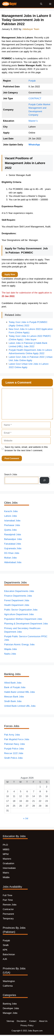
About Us (43, 1021)
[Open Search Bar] (41, 4)
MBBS (6, 849)
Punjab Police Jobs (14, 748)
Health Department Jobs (16, 605)
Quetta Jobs (10, 530)
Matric (6, 872)
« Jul (25, 818)
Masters (7, 858)
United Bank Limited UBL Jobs (20, 706)
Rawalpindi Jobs (12, 534)
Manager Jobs (10, 1013)
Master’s (33, 121)
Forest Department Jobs (16, 600)
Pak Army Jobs (12, 734)
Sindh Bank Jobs (13, 701)
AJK (5, 959)
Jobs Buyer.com (35, 1030)
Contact (32, 1021)
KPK (5, 950)
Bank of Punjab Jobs (14, 687)
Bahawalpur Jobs (13, 539)
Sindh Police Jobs (13, 758)
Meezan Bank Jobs (14, 696)
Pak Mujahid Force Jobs (16, 739)
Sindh (6, 945)
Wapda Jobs (10, 649)
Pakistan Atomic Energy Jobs (19, 644)
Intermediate (9, 868)
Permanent (8, 914)
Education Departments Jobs (19, 591)
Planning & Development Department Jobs (26, 623)
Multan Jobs (10, 557)
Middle (6, 877)
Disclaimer (21, 1021)
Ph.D (5, 845)
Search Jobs (10, 474)
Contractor (8, 909)
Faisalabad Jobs (12, 543)
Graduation (8, 863)
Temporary (8, 918)
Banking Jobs (10, 1003)
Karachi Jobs (11, 511)
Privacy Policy (27, 1025)
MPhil (6, 854)
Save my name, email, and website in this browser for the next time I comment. (26, 449)
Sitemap (10, 1021)
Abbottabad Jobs (12, 562)
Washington (9, 981)
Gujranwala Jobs (12, 548)
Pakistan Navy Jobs (14, 744)
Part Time (8, 900)
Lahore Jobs (10, 516)
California (8, 986)
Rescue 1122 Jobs (13, 753)
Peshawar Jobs (12, 525)
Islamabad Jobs (12, 520)
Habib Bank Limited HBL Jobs (19, 692)
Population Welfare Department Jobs (23, 619)
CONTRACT (35, 98)
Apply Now (9, 274)
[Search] (44, 480)
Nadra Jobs (10, 653)
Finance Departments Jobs (18, 595)
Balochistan (9, 954)
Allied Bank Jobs (12, 682)
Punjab (32, 80)
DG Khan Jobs (11, 553)
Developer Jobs (11, 1008)
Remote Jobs (9, 904)
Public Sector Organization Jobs (21, 609)
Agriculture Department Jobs (19, 614)
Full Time (7, 895)
